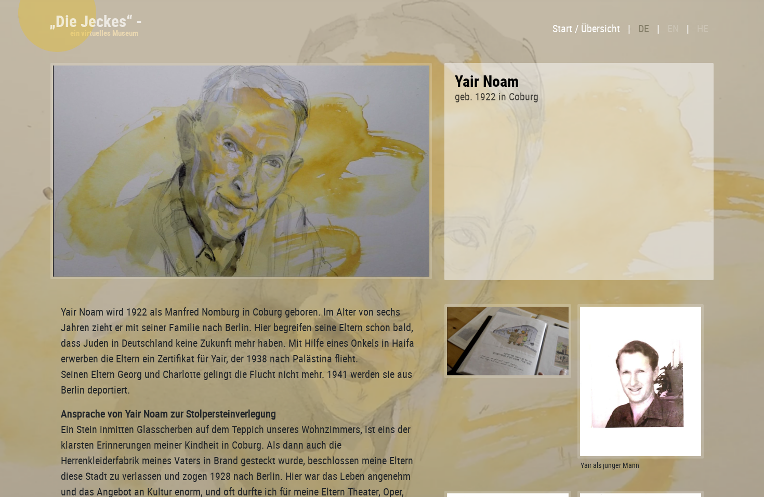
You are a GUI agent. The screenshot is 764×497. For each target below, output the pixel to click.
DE (643, 28)
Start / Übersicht (586, 28)
